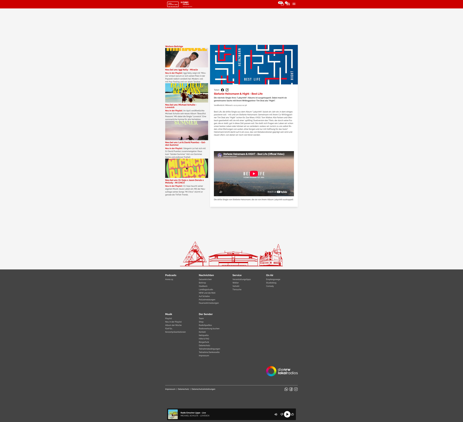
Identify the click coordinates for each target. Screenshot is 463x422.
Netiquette (204, 335)
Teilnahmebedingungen (209, 349)
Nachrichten (206, 275)
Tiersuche (236, 289)
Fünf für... (169, 328)
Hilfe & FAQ (204, 339)
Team (201, 318)
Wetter (235, 283)
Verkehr (235, 286)
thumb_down (281, 414)
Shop (201, 322)
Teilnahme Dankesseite (209, 352)
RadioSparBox (205, 325)
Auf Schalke (204, 296)
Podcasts (170, 275)
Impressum (204, 355)
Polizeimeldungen (207, 299)
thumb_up (292, 414)
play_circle (287, 414)
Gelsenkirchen (205, 279)
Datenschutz (204, 345)
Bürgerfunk (204, 342)
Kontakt (202, 332)
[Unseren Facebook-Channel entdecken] (291, 389)
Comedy (270, 286)
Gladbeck (203, 286)
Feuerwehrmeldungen (209, 303)
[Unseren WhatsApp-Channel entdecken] (286, 389)
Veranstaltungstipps (241, 279)
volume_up (276, 414)
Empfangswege (273, 279)
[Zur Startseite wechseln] (173, 4)
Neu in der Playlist (173, 322)
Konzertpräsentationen (175, 332)
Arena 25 (169, 279)
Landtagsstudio (206, 289)
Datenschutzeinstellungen (203, 389)
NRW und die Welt (207, 293)
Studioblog (271, 283)
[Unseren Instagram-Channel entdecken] (296, 389)
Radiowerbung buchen (209, 328)
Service (237, 275)
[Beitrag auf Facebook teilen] (222, 90)
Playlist (168, 318)
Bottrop (202, 283)
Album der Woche (173, 325)
